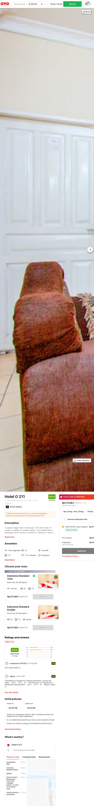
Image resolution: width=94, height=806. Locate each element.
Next (90, 250)
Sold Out (43, 627)
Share (88, 12)
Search (72, 4)
